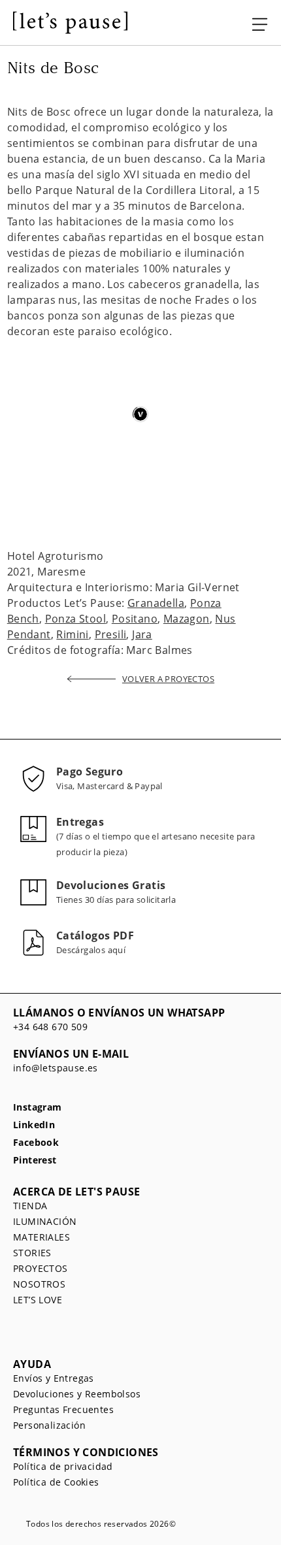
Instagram (37, 1107)
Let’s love (37, 1299)
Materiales (41, 1237)
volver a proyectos (168, 679)
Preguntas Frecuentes (63, 1409)
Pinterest (35, 1160)
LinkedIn (34, 1125)
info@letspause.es (55, 1068)
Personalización (49, 1425)
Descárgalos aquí (90, 950)
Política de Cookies (56, 1482)
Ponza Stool (75, 618)
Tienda (30, 1205)
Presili (111, 634)
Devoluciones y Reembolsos (76, 1394)
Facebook (36, 1142)
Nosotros (39, 1284)
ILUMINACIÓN (44, 1221)
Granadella (155, 603)
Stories (32, 1252)
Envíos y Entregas (53, 1378)
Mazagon (186, 618)
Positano (134, 618)
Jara (142, 634)
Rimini (72, 634)
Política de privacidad (63, 1466)
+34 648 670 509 (50, 1026)
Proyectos (40, 1268)
